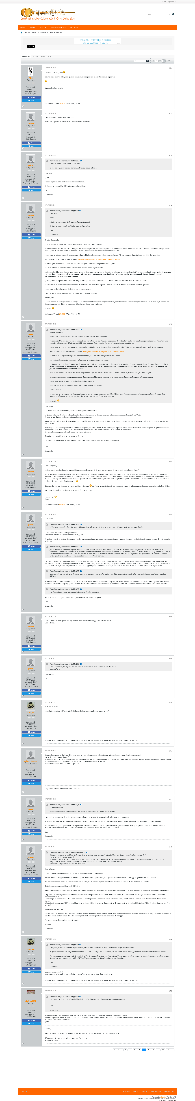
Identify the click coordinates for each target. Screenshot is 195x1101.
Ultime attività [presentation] (39, 56)
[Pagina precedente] (163, 61)
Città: (27, 94)
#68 (170, 617)
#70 (170, 703)
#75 (170, 991)
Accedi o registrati (168, 2)
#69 (170, 659)
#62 (170, 113)
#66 (170, 462)
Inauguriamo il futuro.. (55, 32)
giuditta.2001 (30, 1001)
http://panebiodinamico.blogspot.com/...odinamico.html (99, 259)
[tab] (26, 56)
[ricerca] (173, 14)
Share (32, 97)
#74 (170, 939)
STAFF (143, 1091)
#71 (170, 751)
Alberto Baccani (30, 761)
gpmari (31, 165)
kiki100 (31, 124)
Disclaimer (126, 1091)
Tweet (32, 101)
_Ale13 (30, 78)
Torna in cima (169, 1091)
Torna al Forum (154, 1091)
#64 (170, 205)
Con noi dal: (30, 87)
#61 (170, 68)
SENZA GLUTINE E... (58, 27)
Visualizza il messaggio (81, 160)
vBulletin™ (163, 1097)
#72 (170, 799)
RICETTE (43, 27)
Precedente (117, 1050)
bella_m (30, 713)
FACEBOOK (74, 27)
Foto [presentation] (50, 56)
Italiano (24, 1091)
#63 (170, 155)
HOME (22, 27)
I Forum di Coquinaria (39, 32)
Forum (27, 32)
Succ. (170, 1050)
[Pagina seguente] (164, 61)
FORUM (32, 27)
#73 (170, 847)
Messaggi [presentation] (26, 56)
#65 (170, 324)
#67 (170, 515)
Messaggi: (28, 91)
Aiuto (135, 1091)
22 (163, 1050)
